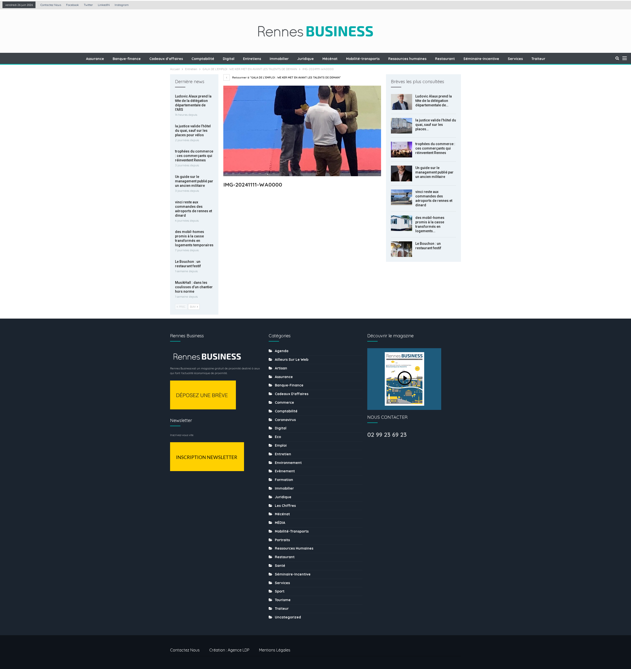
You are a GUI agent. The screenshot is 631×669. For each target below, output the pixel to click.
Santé (280, 565)
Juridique (305, 59)
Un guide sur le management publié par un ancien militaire (434, 172)
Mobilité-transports (363, 59)
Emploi (281, 445)
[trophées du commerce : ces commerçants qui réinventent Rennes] (401, 149)
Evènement (285, 471)
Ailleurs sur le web (291, 359)
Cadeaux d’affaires (166, 59)
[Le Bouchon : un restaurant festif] (401, 249)
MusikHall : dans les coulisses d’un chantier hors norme (194, 287)
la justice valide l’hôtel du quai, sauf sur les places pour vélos (193, 130)
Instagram (122, 5)
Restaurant (445, 59)
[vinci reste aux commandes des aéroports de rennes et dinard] (401, 197)
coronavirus (285, 420)
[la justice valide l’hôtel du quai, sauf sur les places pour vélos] (401, 126)
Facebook (72, 5)
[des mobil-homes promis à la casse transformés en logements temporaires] (401, 223)
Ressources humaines (407, 59)
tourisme (283, 600)
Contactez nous (50, 5)
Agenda (281, 351)
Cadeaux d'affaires (291, 394)
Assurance (95, 59)
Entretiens (252, 59)
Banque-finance (127, 59)
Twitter (88, 5)
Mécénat (329, 59)
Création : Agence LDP (229, 650)
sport (279, 591)
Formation (284, 480)
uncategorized (288, 617)
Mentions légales (274, 650)
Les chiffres (285, 505)
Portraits (282, 540)
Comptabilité (203, 59)
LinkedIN (104, 5)
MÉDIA (280, 522)
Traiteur (538, 59)
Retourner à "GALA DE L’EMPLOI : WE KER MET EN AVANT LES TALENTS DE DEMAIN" (286, 77)
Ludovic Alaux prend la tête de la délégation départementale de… (433, 100)
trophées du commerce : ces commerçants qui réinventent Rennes (435, 148)
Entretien (283, 454)
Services (515, 59)
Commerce (284, 402)
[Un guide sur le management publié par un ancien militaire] (401, 173)
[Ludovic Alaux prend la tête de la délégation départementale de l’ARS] (401, 102)
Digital (228, 59)
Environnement (288, 462)
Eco (278, 437)
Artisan (281, 368)
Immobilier (279, 59)
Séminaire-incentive (481, 59)
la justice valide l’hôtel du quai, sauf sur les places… (435, 124)
